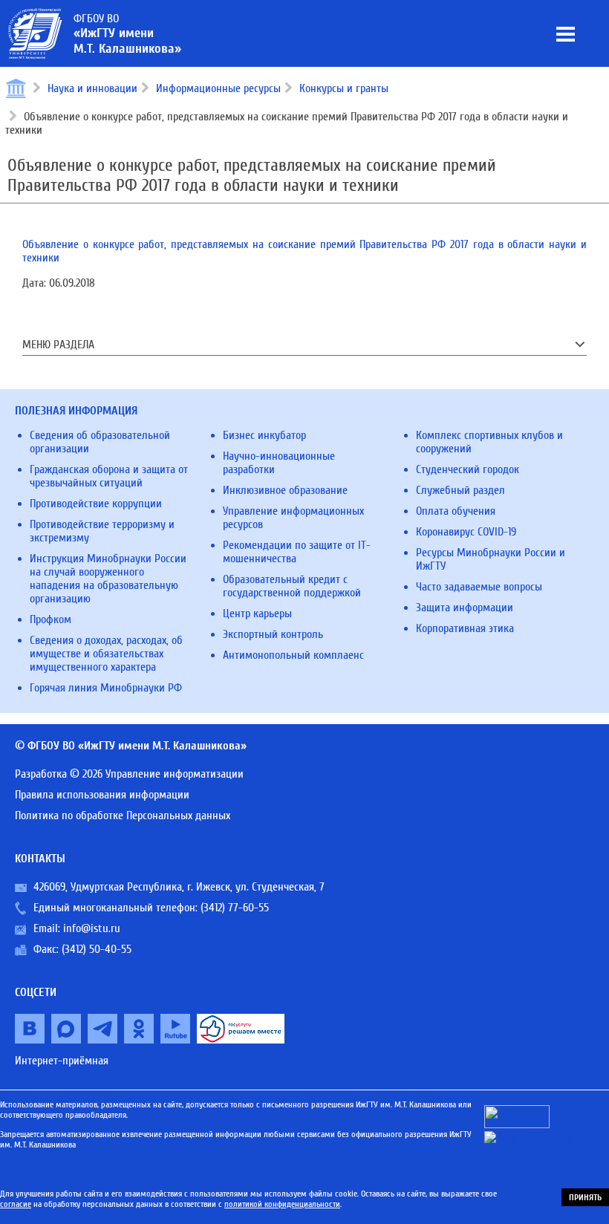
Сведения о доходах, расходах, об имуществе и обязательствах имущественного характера (106, 654)
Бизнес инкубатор (264, 435)
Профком (50, 619)
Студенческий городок (467, 469)
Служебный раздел (460, 490)
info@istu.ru (91, 928)
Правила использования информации (102, 794)
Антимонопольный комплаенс (293, 655)
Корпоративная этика (465, 628)
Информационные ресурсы (218, 88)
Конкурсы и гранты (343, 88)
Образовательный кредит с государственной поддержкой (292, 586)
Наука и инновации (92, 88)
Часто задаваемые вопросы (479, 586)
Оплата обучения (455, 511)
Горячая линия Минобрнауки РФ (106, 687)
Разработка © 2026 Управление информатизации (129, 774)
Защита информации (464, 607)
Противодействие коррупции (96, 503)
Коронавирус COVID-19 (466, 531)
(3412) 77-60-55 (235, 907)
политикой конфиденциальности (282, 1204)
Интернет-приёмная (61, 1060)
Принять (585, 1197)
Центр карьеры (257, 613)
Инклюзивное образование (285, 490)
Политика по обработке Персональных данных (122, 815)
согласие (15, 1204)
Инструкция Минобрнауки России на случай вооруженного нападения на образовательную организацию (108, 578)
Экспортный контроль (273, 634)
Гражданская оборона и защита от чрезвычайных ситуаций (109, 476)
